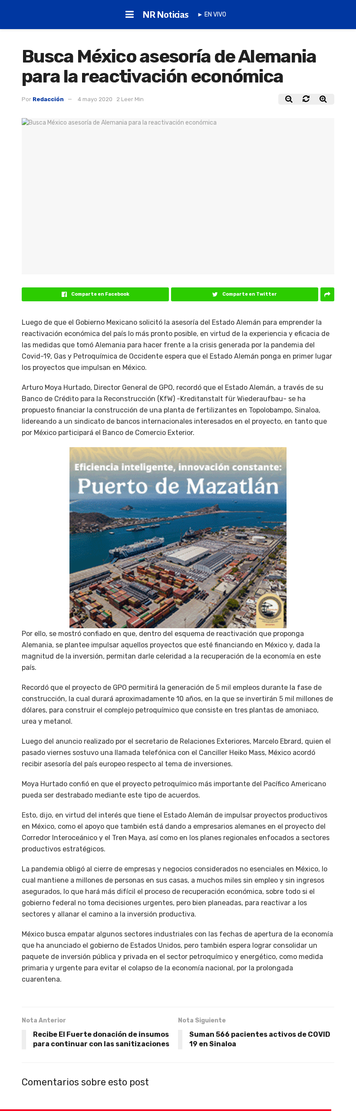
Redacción (48, 99)
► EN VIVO (211, 14)
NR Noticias (165, 14)
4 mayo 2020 (95, 99)
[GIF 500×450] (178, 537)
